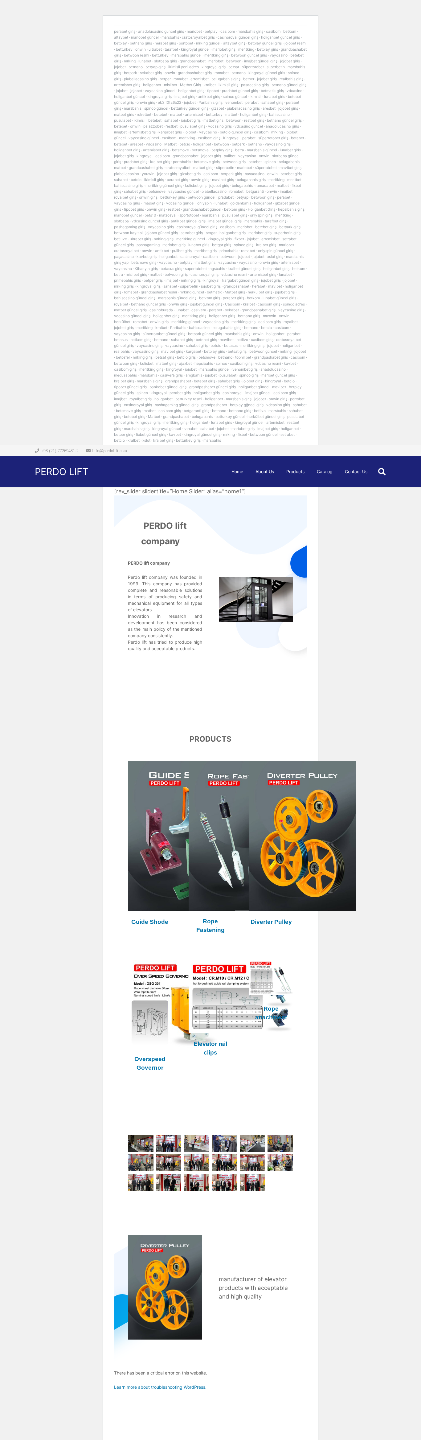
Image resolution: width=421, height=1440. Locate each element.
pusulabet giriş (192, 126)
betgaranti (255, 191)
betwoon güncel (201, 197)
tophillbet (243, 357)
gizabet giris (190, 173)
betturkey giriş (172, 197)
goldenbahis (240, 203)
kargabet (193, 351)
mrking (130, 61)
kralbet (210, 84)
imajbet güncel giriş (260, 61)
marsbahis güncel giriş (177, 298)
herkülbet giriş (260, 292)
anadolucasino (273, 369)
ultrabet (155, 49)
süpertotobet (253, 67)
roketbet (144, 114)
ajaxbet (185, 363)
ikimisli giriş (228, 84)
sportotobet (189, 215)
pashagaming (148, 244)
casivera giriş (171, 375)
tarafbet (171, 49)
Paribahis (178, 327)
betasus (121, 339)
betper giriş (153, 280)
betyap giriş (155, 67)
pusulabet (122, 120)
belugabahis (289, 161)
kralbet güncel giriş (244, 268)
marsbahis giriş (250, 31)
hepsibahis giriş (291, 209)
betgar (211, 232)
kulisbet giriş (195, 185)
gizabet (217, 108)
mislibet (170, 84)
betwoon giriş (234, 161)
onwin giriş (146, 102)
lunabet (144, 61)
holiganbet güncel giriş (280, 37)
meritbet (294, 179)
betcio (184, 144)
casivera (198, 310)
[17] (253, 1182)
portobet (186, 43)
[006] (280, 1143)
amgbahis (194, 375)
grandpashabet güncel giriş (212, 387)
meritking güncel (190, 239)
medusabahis (125, 375)
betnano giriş (141, 43)
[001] (141, 1143)
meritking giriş (216, 55)
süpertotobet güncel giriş (164, 333)
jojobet (120, 67)
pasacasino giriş (255, 84)
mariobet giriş (223, 49)
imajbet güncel (258, 392)
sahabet (171, 120)
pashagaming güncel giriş (176, 404)
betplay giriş (267, 49)
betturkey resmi (188, 399)
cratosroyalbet (178, 167)
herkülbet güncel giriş (265, 416)
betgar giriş (221, 244)
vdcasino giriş (220, 126)
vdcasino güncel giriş (150, 221)
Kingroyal (231, 138)
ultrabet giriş (140, 239)
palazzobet (153, 126)
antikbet (162, 250)
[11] (253, 1163)
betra (239, 150)
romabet (222, 72)
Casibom (232, 304)
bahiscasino (279, 114)
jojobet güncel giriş (161, 232)
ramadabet (264, 185)
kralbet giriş (160, 161)
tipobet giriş (134, 209)
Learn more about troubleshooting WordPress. (160, 1387)
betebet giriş (291, 173)
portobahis (182, 161)
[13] (141, 1182)
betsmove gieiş (207, 161)
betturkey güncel (230, 416)
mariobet (194, 31)
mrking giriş (164, 239)
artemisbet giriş (127, 84)
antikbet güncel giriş (188, 221)
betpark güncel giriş (205, 333)
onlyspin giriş (261, 215)
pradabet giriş (135, 161)
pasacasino (254, 173)
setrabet (287, 434)
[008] (169, 1163)
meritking (246, 49)
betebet (160, 114)
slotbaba (121, 221)
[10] (225, 1163)
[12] (280, 1163)
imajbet (120, 132)
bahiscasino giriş (128, 185)
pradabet (226, 197)
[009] (196, 1163)
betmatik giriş (272, 90)
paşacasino (124, 256)
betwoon (233, 61)
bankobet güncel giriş (167, 387)
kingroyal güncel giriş (202, 434)
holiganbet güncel (129, 96)
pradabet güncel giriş (240, 90)
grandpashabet (193, 61)
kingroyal (145, 156)
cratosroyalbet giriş (198, 37)
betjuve (120, 239)
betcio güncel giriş (235, 132)
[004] (225, 1143)
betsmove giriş (143, 262)
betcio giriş (186, 357)
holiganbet (152, 84)
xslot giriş (275, 256)
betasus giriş (171, 268)
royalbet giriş (125, 197)
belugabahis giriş (225, 79)
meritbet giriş (205, 250)
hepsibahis (203, 363)
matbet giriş (203, 167)
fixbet (239, 239)
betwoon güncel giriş (249, 55)
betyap (242, 197)
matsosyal (168, 215)
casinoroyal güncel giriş (238, 37)
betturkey (124, 49)
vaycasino (279, 55)
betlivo (242, 339)
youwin (148, 173)
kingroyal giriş (214, 67)
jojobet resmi (295, 43)
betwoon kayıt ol (128, 232)
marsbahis (170, 37)
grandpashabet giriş (195, 72)
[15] (196, 1182)
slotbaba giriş (165, 61)
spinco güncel (235, 96)
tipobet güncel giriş (130, 387)
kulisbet (146, 363)
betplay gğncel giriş (247, 404)
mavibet (275, 286)
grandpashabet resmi (159, 292)
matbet (176, 114)
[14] (169, 1182)
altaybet (121, 37)
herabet (258, 286)
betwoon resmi (136, 55)
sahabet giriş (272, 102)
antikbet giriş (209, 96)
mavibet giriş (290, 167)
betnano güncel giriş (289, 84)
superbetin (276, 67)
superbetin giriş (287, 232)
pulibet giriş (182, 250)
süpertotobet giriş (273, 138)
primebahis (228, 250)
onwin (140, 49)
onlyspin (204, 203)
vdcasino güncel (249, 126)
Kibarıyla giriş (146, 268)
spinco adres (294, 304)
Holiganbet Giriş (261, 209)
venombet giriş (245, 369)
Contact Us (154, 667)
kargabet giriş (170, 132)
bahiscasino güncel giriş (134, 298)
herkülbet (122, 321)
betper (165, 79)
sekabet (232, 310)
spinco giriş (243, 244)
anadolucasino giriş (282, 126)
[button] (382, 471)
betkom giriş (234, 209)
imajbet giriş (184, 96)
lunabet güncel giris (279, 298)
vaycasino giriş (278, 144)
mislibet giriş (136, 274)
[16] (225, 1182)
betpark (130, 72)
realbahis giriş (291, 79)
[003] (196, 1143)
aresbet (269, 108)
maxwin (269, 316)
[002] (169, 1143)
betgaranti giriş (196, 410)
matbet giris (124, 114)
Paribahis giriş (210, 102)
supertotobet (196, 268)
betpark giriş (231, 173)
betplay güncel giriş (265, 43)
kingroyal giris (220, 239)
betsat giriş (237, 351)
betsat (233, 67)
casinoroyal (190, 256)
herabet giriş (165, 43)
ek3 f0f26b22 (169, 102)
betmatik (214, 292)
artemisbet (199, 79)
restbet (172, 126)
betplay (211, 31)
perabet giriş (124, 31)
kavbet (290, 363)
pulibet (229, 156)
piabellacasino (126, 173)
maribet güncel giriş (278, 375)
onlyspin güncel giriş (275, 250)
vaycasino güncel (160, 90)
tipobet (213, 90)
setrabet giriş (192, 232)
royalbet (121, 304)
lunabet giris (274, 96)
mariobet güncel (145, 37)
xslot (146, 440)
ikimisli (255, 96)
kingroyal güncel (195, 49)
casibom (227, 31)
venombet (234, 102)
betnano (136, 67)
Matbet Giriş (190, 84)
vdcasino (294, 90)
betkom (289, 31)
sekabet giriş (151, 72)
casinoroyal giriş (204, 274)
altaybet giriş (234, 43)
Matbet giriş (235, 292)
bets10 (150, 215)
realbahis (122, 351)
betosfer (123, 357)
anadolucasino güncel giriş (161, 31)
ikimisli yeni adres (183, 67)
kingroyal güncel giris (266, 72)
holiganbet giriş (191, 90)
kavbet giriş (147, 256)
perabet (252, 102)
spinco (270, 161)
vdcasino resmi (234, 274)
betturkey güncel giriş (189, 108)
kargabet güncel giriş (240, 280)
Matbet (170, 144)
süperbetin (225, 167)
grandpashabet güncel (202, 209)
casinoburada (161, 310)
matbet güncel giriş (130, 310)
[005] (253, 1143)
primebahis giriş (127, 280)
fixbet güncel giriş (151, 434)
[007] (141, 1163)
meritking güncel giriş (163, 185)
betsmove (180, 150)
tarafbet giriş (275, 221)
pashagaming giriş (129, 227)
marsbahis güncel (186, 55)
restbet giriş (254, 120)
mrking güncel (208, 43)
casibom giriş (209, 138)
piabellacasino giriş (140, 79)
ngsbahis (217, 268)
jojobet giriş (290, 61)
